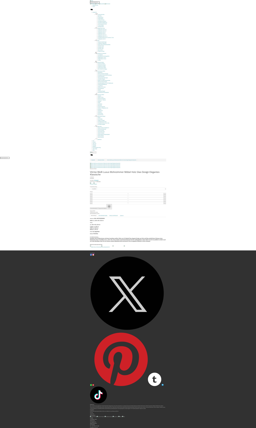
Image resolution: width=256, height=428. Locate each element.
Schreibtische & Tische (102, 121)
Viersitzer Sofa (100, 48)
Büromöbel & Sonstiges (102, 69)
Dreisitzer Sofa (101, 47)
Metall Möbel (125, 407)
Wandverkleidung (107, 408)
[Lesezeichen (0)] (102, 3)
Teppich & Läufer (142, 408)
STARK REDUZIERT (101, 408)
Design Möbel (100, 18)
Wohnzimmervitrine (100, 247)
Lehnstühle (100, 104)
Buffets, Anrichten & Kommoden (104, 80)
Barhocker (100, 105)
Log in (94, 6)
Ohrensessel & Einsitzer (102, 23)
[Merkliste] (109, 206)
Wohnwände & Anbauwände (103, 92)
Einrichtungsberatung (97, 147)
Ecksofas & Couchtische (122, 405)
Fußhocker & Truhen (102, 87)
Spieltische (137, 408)
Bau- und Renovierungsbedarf (96, 405)
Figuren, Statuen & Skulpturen (103, 127)
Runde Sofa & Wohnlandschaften (104, 44)
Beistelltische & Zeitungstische (103, 56)
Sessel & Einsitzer (101, 76)
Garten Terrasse (146, 407)
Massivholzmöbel (131, 407)
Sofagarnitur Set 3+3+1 (102, 34)
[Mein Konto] (107, 3)
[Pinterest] (121, 385)
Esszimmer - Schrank (102, 100)
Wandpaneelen (101, 26)
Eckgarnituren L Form (102, 57)
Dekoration (151, 407)
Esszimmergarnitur (101, 106)
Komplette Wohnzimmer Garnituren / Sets (106, 37)
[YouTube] (93, 385)
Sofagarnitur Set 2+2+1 (102, 29)
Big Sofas (99, 15)
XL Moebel (96, 180)
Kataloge (94, 144)
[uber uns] (118, 245)
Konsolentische (101, 88)
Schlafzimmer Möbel (102, 66)
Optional (121, 215)
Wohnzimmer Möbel (102, 65)
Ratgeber (94, 146)
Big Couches (100, 50)
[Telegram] (162, 385)
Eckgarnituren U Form (102, 58)
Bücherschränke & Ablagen (103, 73)
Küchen (121, 407)
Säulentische (100, 110)
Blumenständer (101, 137)
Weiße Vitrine (93, 247)
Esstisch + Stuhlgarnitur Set (103, 108)
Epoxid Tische (100, 114)
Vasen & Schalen (101, 130)
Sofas (117, 405)
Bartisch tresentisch (101, 98)
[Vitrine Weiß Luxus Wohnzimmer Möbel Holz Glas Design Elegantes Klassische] (105, 163)
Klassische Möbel (101, 160)
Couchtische (100, 54)
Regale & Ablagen (101, 120)
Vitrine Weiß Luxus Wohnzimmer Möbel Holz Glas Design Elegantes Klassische (121, 160)
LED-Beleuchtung (94, 186)
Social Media (112, 411)
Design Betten (100, 17)
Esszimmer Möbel (101, 63)
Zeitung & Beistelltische (102, 84)
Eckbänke (100, 112)
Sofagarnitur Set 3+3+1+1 (102, 36)
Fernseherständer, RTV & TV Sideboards (105, 83)
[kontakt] (95, 245)
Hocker (99, 60)
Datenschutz (92, 411)
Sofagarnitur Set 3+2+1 (102, 30)
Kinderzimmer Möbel (102, 67)
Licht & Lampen (157, 407)
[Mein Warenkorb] (93, 152)
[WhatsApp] (92, 3)
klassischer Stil (106, 247)
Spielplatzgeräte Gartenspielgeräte (118, 408)
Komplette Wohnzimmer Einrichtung (105, 75)
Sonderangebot (128, 408)
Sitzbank (99, 96)
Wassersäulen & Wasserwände (104, 134)
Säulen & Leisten (101, 133)
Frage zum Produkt (102, 208)
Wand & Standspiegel (102, 129)
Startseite (93, 160)
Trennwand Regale (101, 91)
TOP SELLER (133, 408)
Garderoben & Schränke (94, 407)
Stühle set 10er (101, 97)
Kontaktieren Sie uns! (94, 427)
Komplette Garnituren (102, 21)
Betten (99, 117)
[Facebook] (91, 255)
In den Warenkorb (94, 208)
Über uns (94, 143)
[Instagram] (93, 255)
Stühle (99, 102)
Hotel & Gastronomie (138, 407)
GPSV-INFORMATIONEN (103, 215)
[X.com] (128, 332)
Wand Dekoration (101, 131)
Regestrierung (95, 5)
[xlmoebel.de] (91, 0)
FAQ (93, 140)
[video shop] (129, 245)
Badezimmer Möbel (111, 407)
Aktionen (108, 411)
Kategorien (95, 12)
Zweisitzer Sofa (101, 46)
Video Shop (95, 148)
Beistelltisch (100, 72)
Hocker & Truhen (101, 19)
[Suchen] (97, 3)
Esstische (99, 109)
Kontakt (94, 142)
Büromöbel (117, 407)
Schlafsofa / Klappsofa (102, 43)
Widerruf (101, 411)
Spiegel (99, 89)
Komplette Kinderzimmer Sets (103, 123)
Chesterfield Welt (105, 405)
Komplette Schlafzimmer (102, 22)
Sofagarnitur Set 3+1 (102, 33)
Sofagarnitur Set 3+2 (102, 32)
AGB (116, 411)
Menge (91, 191)
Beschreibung (93, 215)
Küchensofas (100, 113)
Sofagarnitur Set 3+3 (102, 39)
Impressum (97, 411)
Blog (93, 150)
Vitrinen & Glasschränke (102, 81)
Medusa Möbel (101, 135)
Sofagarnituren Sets (112, 405)
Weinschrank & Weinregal (103, 77)
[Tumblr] (154, 385)
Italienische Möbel (137, 405)
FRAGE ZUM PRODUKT (113, 215)
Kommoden (100, 119)
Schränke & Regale (101, 79)
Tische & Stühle (101, 25)
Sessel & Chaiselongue (102, 42)
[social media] (106, 245)
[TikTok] (98, 403)
